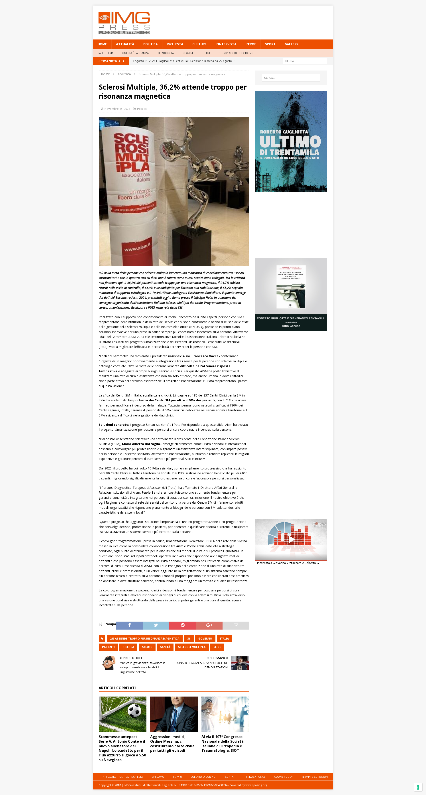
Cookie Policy (283, 776)
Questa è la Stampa (135, 53)
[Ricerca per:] (305, 61)
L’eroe (251, 44)
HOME (102, 44)
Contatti (231, 776)
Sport (270, 44)
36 (188, 638)
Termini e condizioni (315, 776)
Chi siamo (158, 776)
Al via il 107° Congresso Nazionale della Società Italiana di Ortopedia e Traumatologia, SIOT (222, 743)
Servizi (177, 776)
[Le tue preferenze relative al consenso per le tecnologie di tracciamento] (418, 787)
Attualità (125, 44)
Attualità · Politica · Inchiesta (123, 776)
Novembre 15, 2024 (117, 109)
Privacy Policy (255, 776)
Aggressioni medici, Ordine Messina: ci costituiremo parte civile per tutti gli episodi (172, 743)
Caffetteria (105, 53)
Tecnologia (166, 53)
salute (147, 647)
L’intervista (226, 44)
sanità (165, 647)
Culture (199, 44)
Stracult (189, 53)
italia (224, 638)
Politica (150, 44)
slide (217, 647)
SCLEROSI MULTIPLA (191, 647)
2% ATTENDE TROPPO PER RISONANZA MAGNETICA (144, 638)
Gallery (291, 44)
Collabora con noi (203, 776)
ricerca (128, 647)
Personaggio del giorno (236, 53)
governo (205, 638)
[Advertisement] (256, 20)
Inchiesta (175, 44)
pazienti (108, 647)
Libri (207, 53)
